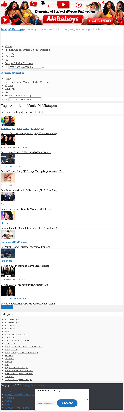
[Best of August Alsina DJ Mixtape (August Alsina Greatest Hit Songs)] (8, 295)
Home (8, 46)
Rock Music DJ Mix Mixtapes (14, 147)
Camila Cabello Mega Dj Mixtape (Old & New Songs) (29, 228)
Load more (7, 307)
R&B (7, 59)
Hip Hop (9, 53)
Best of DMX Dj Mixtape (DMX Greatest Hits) (25, 284)
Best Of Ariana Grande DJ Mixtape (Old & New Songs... (30, 190)
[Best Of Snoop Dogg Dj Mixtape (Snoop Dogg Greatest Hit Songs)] (8, 162)
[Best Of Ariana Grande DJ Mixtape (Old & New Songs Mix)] (8, 181)
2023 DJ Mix (6, 298)
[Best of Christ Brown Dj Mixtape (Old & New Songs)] (8, 125)
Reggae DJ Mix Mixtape (19, 63)
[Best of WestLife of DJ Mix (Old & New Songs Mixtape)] (8, 143)
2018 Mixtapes (8, 279)
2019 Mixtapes (8, 128)
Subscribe (67, 403)
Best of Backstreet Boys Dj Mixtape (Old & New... (27, 209)
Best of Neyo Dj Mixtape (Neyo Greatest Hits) (25, 265)
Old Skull (10, 56)
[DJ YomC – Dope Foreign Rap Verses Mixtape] (8, 238)
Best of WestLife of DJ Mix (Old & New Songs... (26, 152)
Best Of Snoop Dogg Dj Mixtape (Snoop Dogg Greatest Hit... (32, 171)
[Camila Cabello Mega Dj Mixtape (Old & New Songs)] (8, 219)
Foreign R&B (23, 128)
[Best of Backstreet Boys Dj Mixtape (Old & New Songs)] (8, 200)
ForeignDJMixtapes (12, 29)
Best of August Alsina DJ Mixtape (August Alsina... (29, 303)
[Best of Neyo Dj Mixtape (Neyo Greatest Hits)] (8, 257)
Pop (42, 128)
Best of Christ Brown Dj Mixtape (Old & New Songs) (29, 133)
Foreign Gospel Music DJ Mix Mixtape (27, 49)
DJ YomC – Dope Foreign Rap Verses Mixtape (25, 246)
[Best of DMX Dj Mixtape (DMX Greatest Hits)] (8, 276)
